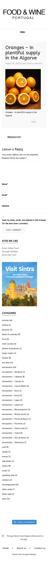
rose (4, 447)
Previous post (14, 137)
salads (5, 452)
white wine (6, 494)
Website (5, 206)
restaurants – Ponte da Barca (15, 419)
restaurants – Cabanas (12, 377)
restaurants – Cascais (11, 381)
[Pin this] (26, 122)
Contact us (39, 548)
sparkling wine (8, 475)
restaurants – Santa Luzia (13, 428)
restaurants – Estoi (10, 391)
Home (6, 548)
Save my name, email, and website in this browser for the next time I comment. (24, 222)
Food (4, 339)
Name (5, 184)
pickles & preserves (10, 348)
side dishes (6, 461)
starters (5, 480)
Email (4, 195)
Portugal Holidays (10, 251)
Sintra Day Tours (9, 255)
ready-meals (7, 353)
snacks (5, 466)
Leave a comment (34, 63)
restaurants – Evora (10, 395)
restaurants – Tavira (11, 433)
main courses (8, 344)
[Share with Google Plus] (22, 122)
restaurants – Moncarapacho (14, 409)
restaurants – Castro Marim (14, 386)
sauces (5, 456)
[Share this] (14, 122)
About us (21, 548)
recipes (5, 358)
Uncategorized (8, 485)
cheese (5, 325)
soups (4, 471)
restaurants (7, 367)
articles (5, 320)
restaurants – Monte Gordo (14, 414)
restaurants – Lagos (11, 400)
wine (4, 499)
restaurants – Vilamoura (13, 442)
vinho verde (7, 489)
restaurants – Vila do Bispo (14, 438)
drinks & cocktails (9, 334)
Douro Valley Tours (10, 248)
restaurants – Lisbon (11, 405)
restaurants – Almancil (12, 372)
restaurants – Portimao (12, 424)
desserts (6, 330)
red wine (5, 363)
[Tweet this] (18, 122)
